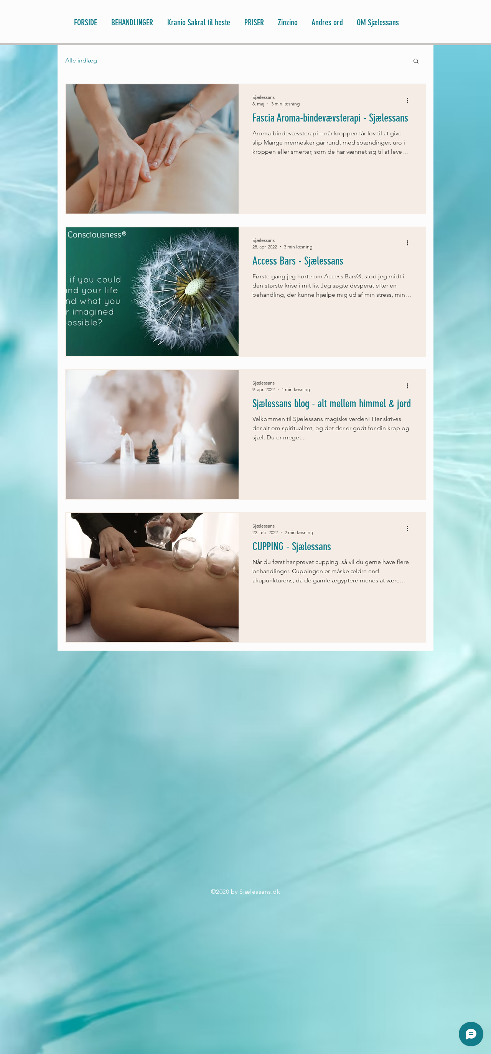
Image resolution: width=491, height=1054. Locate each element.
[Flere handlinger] (410, 100)
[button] (416, 62)
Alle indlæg (81, 60)
